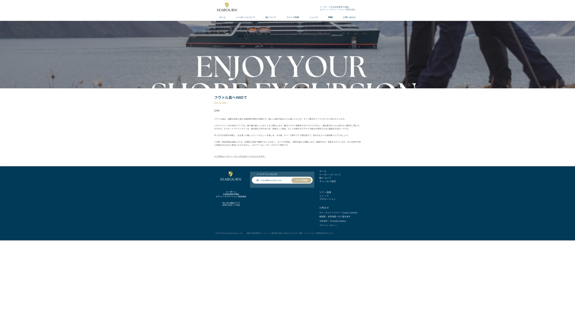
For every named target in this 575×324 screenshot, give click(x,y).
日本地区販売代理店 (231, 194)
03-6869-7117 (233, 203)
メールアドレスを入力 (266, 174)
